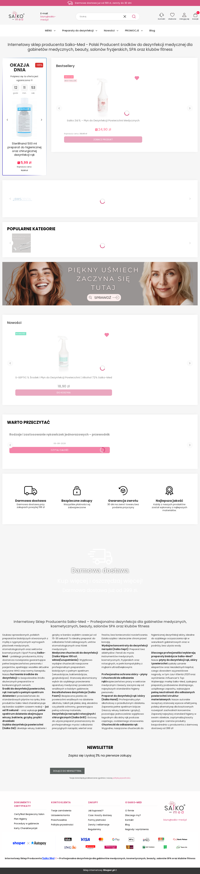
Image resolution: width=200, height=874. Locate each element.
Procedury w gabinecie (26, 823)
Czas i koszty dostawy (100, 815)
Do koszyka (63, 392)
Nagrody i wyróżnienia (137, 829)
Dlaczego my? (133, 815)
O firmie (129, 810)
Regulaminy (94, 829)
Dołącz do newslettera (67, 770)
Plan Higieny (20, 818)
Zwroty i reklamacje (98, 824)
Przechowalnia (59, 820)
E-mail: (48, 16)
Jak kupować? (95, 810)
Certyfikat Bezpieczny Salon (29, 814)
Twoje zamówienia (61, 810)
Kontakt (129, 820)
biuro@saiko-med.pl (175, 819)
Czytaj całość (60, 450)
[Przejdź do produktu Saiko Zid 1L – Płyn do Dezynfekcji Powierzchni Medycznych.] (103, 96)
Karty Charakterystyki (25, 828)
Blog (127, 824)
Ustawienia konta (60, 815)
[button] (134, 16)
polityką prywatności (121, 778)
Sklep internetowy (99, 870)
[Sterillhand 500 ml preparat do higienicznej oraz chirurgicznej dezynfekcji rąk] (24, 118)
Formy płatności (97, 820)
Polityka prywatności (62, 824)
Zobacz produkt (103, 139)
